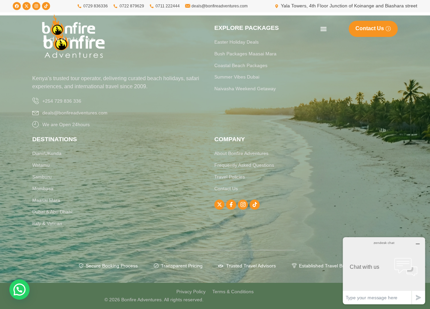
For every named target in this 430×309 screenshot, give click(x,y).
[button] (19, 289)
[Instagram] (36, 6)
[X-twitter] (27, 6)
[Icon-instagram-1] (243, 205)
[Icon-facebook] (231, 205)
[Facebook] (17, 6)
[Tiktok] (46, 6)
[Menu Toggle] (323, 28)
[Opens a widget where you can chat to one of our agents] (384, 271)
